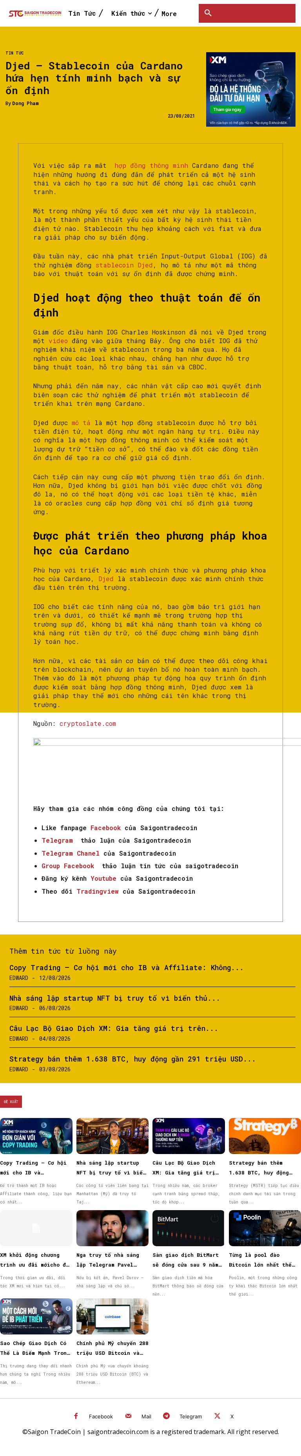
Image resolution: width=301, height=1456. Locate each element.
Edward (18, 978)
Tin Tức (14, 53)
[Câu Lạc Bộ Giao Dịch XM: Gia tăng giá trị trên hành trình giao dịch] (188, 1136)
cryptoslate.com (88, 723)
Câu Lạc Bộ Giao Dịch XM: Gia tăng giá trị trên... (113, 1028)
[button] (208, 13)
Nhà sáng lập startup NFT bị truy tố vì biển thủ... (114, 998)
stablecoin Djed (124, 265)
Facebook (101, 1416)
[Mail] (128, 1416)
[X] (217, 1416)
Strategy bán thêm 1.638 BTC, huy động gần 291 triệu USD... (132, 1058)
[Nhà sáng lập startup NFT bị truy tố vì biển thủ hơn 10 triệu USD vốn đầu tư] (112, 1136)
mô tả (81, 422)
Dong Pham (25, 103)
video (58, 340)
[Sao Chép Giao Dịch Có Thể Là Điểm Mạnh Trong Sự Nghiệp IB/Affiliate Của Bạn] (36, 1316)
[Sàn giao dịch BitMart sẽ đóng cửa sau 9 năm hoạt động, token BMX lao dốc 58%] (188, 1228)
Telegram (191, 1416)
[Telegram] (166, 1416)
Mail (146, 1416)
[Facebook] (76, 1416)
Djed (106, 578)
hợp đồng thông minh (151, 165)
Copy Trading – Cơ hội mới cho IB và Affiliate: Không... (126, 967)
